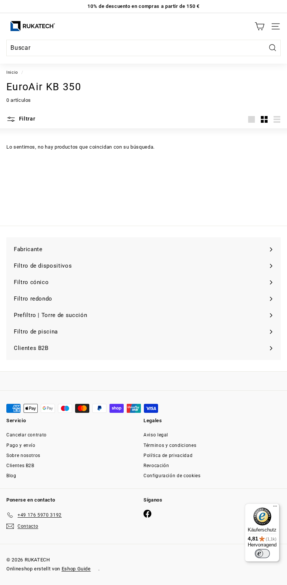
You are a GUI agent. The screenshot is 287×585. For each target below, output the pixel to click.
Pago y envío (21, 445)
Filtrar (27, 119)
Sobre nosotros (23, 455)
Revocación (156, 465)
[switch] (262, 553)
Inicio (12, 72)
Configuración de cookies (172, 475)
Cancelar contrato (26, 435)
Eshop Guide (76, 569)
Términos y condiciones (170, 445)
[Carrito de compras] (259, 26)
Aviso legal (156, 435)
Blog (11, 475)
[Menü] (275, 507)
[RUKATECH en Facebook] (147, 514)
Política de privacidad (168, 455)
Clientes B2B (20, 465)
